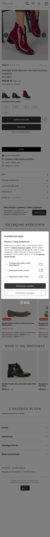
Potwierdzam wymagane (25, 293)
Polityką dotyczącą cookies (21, 248)
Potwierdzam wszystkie (25, 286)
